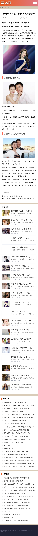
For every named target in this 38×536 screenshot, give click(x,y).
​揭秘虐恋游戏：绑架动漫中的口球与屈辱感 (16, 408)
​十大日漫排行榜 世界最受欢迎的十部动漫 (16, 436)
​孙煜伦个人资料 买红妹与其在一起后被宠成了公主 (18, 460)
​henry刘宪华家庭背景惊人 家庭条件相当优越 (17, 439)
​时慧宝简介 (7, 445)
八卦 (5, 7)
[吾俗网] (9, 3)
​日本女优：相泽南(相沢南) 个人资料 (14, 424)
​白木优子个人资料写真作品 (14, 196)
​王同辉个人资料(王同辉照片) (22, 339)
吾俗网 (1, 7)
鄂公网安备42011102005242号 (7, 530)
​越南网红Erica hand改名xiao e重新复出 (15, 402)
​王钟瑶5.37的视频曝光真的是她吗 (13, 411)
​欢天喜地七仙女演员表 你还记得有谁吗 (15, 454)
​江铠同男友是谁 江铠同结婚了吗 (13, 442)
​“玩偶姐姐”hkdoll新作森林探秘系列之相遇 (16, 451)
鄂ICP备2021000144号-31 (21, 530)
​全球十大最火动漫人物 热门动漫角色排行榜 (16, 430)
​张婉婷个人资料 (8, 448)
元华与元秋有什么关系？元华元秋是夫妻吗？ (17, 433)
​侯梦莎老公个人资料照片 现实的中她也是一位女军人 (19, 417)
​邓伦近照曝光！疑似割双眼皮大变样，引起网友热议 (19, 466)
